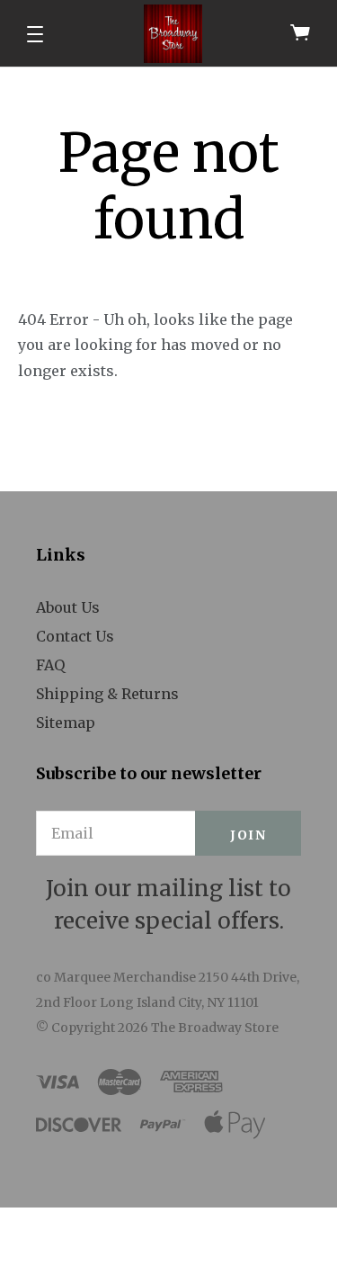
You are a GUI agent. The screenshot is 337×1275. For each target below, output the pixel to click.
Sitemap (65, 723)
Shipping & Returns (107, 694)
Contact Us (75, 636)
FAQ (50, 665)
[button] (35, 34)
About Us (68, 607)
